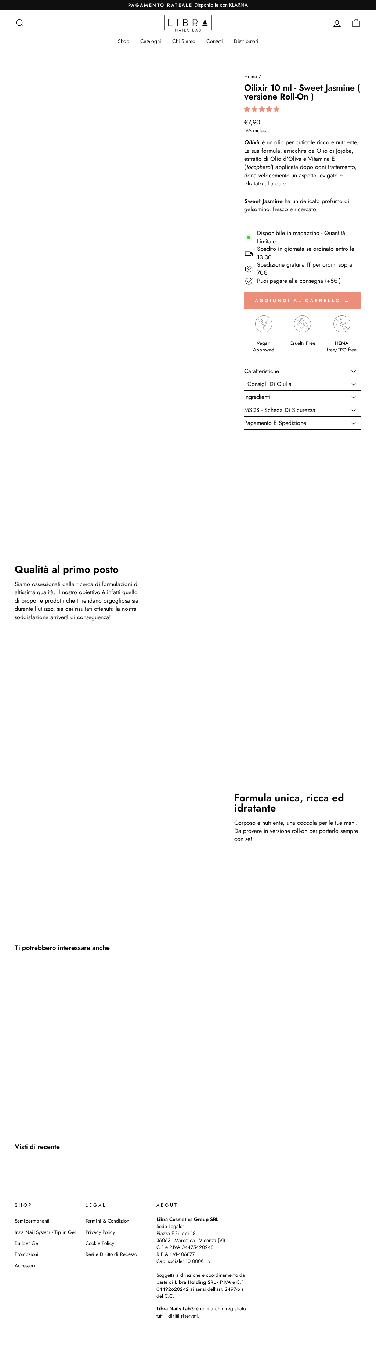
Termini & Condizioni (108, 1220)
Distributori (246, 41)
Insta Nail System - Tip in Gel (45, 1232)
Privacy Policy (100, 1232)
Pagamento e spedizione (275, 423)
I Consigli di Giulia (268, 384)
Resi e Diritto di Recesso (111, 1254)
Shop (123, 41)
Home (250, 76)
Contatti (214, 41)
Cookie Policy (100, 1243)
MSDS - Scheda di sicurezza (279, 410)
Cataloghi (150, 41)
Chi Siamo (183, 41)
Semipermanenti (32, 1220)
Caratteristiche (261, 371)
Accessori (25, 1265)
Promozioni (27, 1254)
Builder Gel (27, 1243)
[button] (262, 109)
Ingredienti (257, 397)
